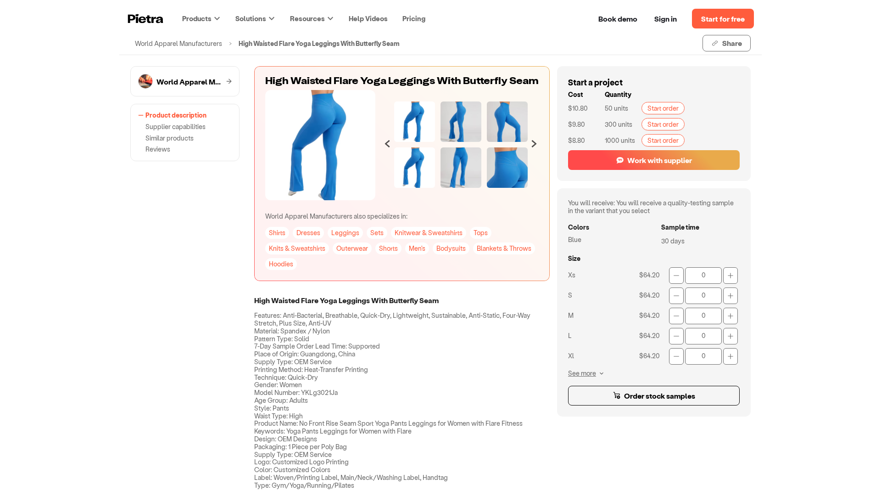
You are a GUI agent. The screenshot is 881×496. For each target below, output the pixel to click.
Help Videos (368, 18)
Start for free (723, 18)
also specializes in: (336, 216)
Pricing (413, 18)
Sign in (665, 18)
